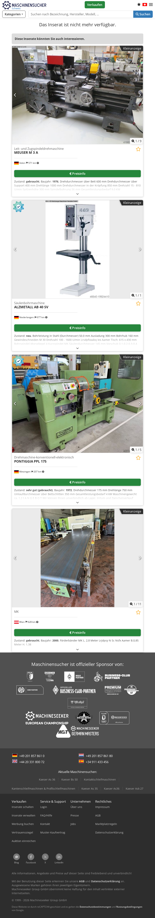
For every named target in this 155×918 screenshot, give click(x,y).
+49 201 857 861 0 (31, 756)
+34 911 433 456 (97, 762)
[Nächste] (139, 94)
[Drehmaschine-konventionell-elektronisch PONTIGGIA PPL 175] (77, 404)
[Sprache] (145, 4)
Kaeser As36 (111, 788)
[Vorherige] (15, 94)
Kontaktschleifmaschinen (100, 779)
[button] (151, 4)
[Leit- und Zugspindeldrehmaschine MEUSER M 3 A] (77, 95)
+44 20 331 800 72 (31, 762)
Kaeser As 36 (47, 779)
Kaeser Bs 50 (69, 779)
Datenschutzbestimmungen (95, 906)
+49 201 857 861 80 (99, 756)
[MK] (77, 558)
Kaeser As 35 (89, 788)
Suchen (144, 14)
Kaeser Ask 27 (134, 788)
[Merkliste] (139, 4)
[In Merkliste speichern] (138, 149)
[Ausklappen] (77, 194)
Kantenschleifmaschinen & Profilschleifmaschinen (43, 788)
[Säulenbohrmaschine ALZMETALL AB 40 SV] (77, 249)
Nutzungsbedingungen (129, 906)
